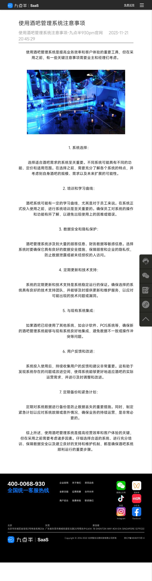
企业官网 (64, 482)
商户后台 (64, 500)
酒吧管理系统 (44, 52)
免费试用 (129, 5)
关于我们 (76, 482)
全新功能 (64, 491)
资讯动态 (89, 482)
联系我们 (89, 500)
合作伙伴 (89, 491)
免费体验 (76, 500)
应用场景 (76, 491)
